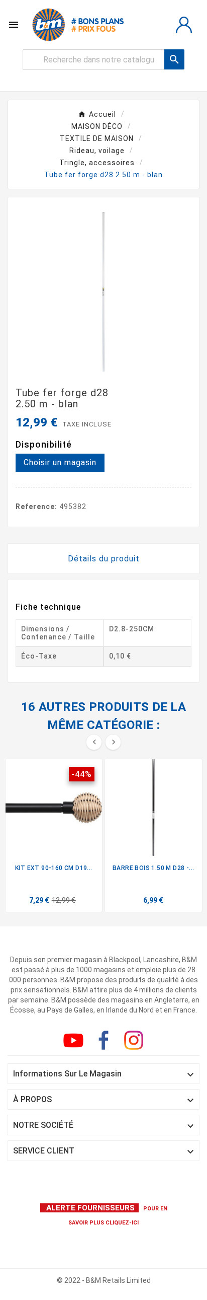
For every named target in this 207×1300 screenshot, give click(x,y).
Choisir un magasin (60, 462)
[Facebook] (105, 1042)
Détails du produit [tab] (104, 558)
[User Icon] (184, 25)
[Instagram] (136, 1042)
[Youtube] (75, 1042)
